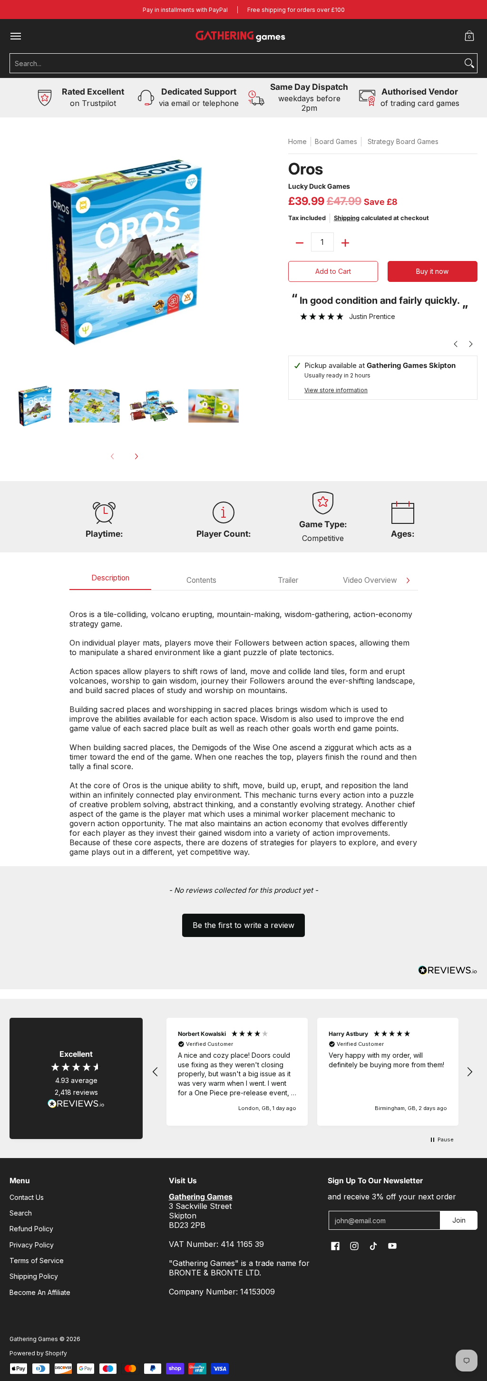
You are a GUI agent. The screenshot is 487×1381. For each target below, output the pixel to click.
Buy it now (432, 271)
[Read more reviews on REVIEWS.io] (76, 1104)
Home (297, 141)
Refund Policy (31, 1229)
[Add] (345, 243)
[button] (469, 36)
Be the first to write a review (243, 925)
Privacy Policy (32, 1245)
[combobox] (236, 63)
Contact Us (27, 1197)
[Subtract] (299, 243)
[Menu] (15, 36)
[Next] (136, 456)
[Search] (469, 63)
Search (21, 1213)
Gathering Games (34, 1338)
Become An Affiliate (40, 1292)
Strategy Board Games (403, 141)
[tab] (110, 581)
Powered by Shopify (38, 1353)
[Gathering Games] (241, 36)
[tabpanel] (243, 728)
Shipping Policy (34, 1276)
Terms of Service (37, 1260)
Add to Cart (333, 271)
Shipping (347, 218)
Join (459, 1220)
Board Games (336, 141)
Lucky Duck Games (319, 186)
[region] (312, 1071)
